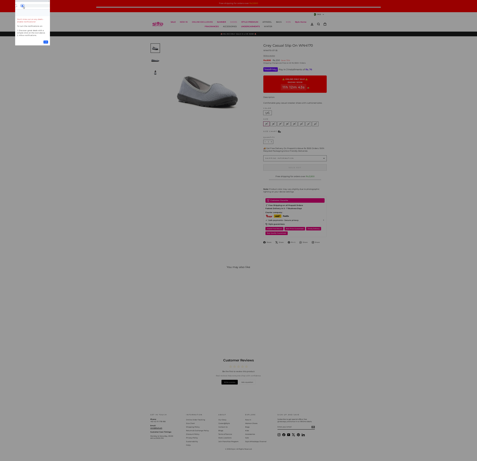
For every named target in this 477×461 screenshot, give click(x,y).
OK (45, 42)
